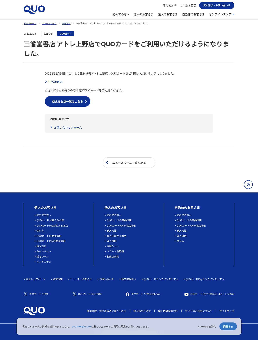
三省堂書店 (55, 82)
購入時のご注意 (142, 311)
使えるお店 (170, 5)
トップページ (30, 23)
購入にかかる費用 (116, 236)
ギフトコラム (44, 261)
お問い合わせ (106, 279)
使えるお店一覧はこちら (67, 101)
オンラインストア (220, 14)
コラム (180, 241)
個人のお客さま (143, 14)
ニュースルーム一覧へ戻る (129, 163)
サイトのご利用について (198, 311)
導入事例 (112, 241)
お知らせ (66, 23)
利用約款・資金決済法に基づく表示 (106, 311)
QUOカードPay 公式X (90, 294)
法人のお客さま (168, 14)
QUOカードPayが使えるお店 (52, 225)
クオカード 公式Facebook (145, 294)
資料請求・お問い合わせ (216, 5)
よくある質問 (188, 5)
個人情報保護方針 (168, 311)
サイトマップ (227, 311)
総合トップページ (35, 279)
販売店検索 (127, 279)
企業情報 (58, 279)
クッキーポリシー (81, 326)
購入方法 (41, 246)
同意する (228, 326)
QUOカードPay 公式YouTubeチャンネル (212, 294)
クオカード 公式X (38, 294)
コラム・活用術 (115, 251)
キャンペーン (44, 251)
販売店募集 (113, 256)
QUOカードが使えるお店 (50, 220)
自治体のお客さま (193, 14)
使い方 (40, 230)
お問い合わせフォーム (68, 127)
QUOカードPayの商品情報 (51, 241)
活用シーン (113, 246)
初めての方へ (121, 14)
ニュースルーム (49, 23)
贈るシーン (43, 256)
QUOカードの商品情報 (49, 236)
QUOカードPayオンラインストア (204, 279)
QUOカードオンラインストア (160, 279)
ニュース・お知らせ (81, 279)
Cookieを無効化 (207, 326)
